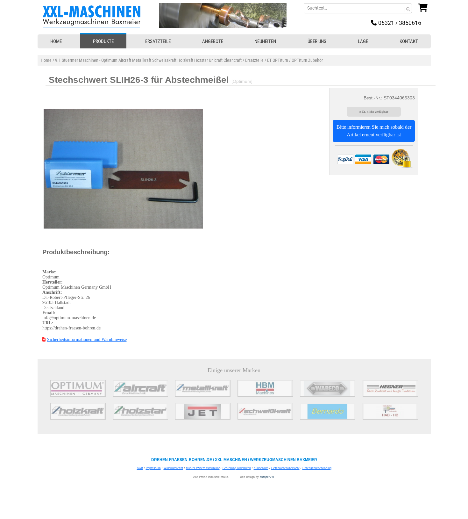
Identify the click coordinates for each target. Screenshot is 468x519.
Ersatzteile (254, 60)
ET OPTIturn (277, 60)
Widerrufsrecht (173, 468)
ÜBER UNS (317, 41)
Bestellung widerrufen (237, 468)
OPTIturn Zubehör (307, 60)
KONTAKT (409, 41)
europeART (267, 477)
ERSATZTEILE (158, 41)
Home (46, 60)
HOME (56, 41)
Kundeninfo (261, 468)
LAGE (363, 41)
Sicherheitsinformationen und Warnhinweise (87, 339)
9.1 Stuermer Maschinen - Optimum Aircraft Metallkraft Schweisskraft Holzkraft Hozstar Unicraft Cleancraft (148, 60)
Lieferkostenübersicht (285, 468)
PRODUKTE (103, 41)
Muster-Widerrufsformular (203, 468)
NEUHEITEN (265, 41)
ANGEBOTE (212, 41)
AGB (140, 468)
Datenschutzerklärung (316, 468)
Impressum (153, 468)
